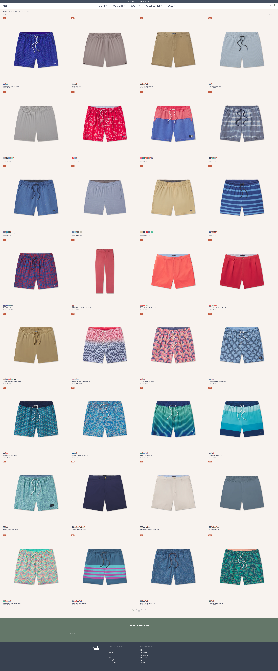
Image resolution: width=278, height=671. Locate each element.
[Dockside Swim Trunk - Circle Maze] (36, 50)
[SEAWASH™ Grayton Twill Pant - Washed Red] (105, 271)
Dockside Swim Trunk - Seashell (10, 455)
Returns (111, 652)
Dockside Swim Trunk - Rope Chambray (217, 381)
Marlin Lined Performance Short (79, 233)
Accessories (153, 5)
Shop (10, 12)
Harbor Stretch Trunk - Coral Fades (80, 455)
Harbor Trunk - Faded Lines (146, 455)
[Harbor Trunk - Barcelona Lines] (105, 567)
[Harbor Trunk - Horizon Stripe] (242, 419)
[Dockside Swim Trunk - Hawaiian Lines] (36, 271)
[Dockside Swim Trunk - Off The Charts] (36, 197)
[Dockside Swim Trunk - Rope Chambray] (242, 345)
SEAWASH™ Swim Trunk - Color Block (148, 160)
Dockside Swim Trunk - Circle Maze (11, 86)
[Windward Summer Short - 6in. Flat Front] (173, 493)
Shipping (111, 657)
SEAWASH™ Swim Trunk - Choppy (10, 529)
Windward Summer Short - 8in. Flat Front (81, 529)
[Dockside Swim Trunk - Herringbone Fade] (105, 345)
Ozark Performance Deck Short (216, 86)
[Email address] (207, 634)
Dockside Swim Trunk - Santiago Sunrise (12, 603)
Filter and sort (8, 15)
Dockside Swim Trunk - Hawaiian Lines (11, 307)
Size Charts (112, 655)
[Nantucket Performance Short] (173, 50)
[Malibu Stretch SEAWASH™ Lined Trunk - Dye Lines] (242, 124)
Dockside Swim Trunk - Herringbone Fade (81, 381)
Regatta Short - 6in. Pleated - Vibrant (217, 307)
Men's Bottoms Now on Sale (23, 12)
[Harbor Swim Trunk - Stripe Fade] (242, 197)
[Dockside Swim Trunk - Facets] (173, 345)
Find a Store (112, 662)
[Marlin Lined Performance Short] (105, 197)
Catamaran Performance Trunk (147, 233)
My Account (112, 650)
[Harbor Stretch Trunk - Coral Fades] (105, 419)
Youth (134, 5)
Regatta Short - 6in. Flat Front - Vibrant (149, 307)
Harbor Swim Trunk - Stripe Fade (216, 233)
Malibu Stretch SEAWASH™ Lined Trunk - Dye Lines (220, 160)
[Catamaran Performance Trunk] (173, 197)
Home (5, 12)
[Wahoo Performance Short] (36, 124)
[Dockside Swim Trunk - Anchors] (105, 124)
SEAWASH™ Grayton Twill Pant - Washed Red (82, 307)
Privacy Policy (112, 660)
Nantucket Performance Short (147, 86)
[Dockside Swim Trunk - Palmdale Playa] (242, 567)
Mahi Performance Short (214, 529)
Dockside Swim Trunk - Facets (147, 381)
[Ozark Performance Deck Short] (242, 50)
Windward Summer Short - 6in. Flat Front (149, 529)
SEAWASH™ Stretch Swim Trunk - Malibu (12, 381)
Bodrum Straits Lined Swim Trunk (147, 603)
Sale (170, 5)
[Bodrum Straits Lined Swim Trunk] (173, 567)
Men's (102, 5)
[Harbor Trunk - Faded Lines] (173, 419)
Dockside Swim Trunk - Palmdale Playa (217, 603)
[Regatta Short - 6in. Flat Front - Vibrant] (173, 271)
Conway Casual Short (76, 86)
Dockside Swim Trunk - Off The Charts (11, 233)
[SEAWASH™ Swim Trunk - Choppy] (36, 493)
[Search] (267, 6)
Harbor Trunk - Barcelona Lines (79, 603)
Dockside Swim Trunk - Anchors (79, 160)
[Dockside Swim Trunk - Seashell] (36, 419)
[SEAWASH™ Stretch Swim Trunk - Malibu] (36, 345)
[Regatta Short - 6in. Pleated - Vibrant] (242, 271)
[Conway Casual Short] (105, 50)
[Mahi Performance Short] (242, 493)
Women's (118, 5)
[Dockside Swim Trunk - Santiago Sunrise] (36, 567)
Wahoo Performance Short (9, 160)
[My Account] (270, 6)
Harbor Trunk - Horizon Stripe (215, 455)
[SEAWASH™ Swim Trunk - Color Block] (173, 124)
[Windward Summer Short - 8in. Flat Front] (105, 493)
